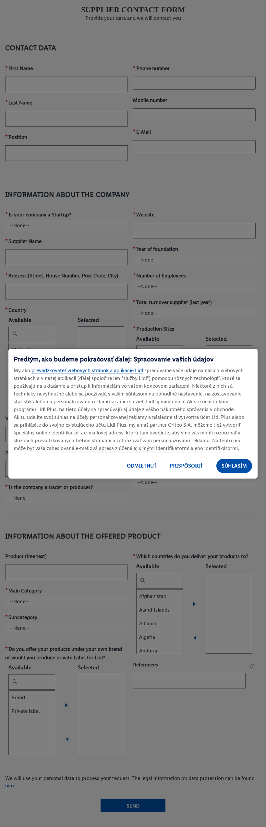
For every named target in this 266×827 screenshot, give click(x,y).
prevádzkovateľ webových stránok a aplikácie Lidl (87, 370)
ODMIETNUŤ (142, 466)
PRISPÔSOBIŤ (186, 466)
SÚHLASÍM (234, 466)
